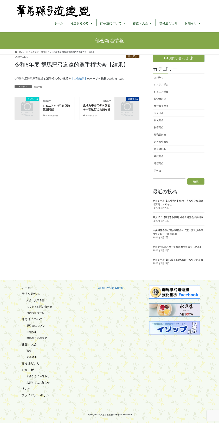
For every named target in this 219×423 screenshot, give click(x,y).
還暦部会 (159, 163)
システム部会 (161, 84)
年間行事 (29, 331)
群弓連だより (168, 23)
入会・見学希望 (32, 300)
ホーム (58, 23)
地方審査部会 (161, 106)
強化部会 (159, 120)
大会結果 (29, 357)
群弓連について (32, 325)
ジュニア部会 (161, 91)
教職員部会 (160, 134)
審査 (26, 350)
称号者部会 (160, 149)
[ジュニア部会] (27, 104)
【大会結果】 (79, 78)
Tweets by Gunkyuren (109, 287)
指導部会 (159, 127)
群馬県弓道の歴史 (34, 338)
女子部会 (159, 113)
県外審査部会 (161, 141)
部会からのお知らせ (35, 376)
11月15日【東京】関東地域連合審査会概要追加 (178, 217)
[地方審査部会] (127, 104)
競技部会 (132, 56)
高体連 (157, 170)
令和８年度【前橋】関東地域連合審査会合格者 (178, 259)
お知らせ (159, 77)
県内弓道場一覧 (32, 312)
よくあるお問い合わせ (36, 306)
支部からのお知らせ (35, 382)
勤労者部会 (160, 98)
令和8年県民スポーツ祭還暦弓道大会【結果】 (177, 246)
